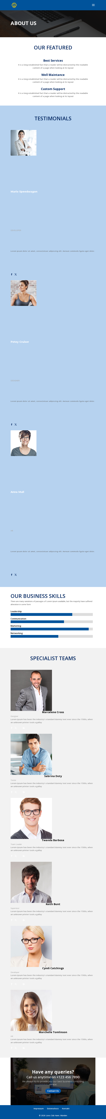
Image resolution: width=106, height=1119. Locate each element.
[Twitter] (16, 274)
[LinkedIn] (24, 728)
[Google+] (20, 274)
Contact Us (53, 1090)
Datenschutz (53, 1108)
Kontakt (66, 1108)
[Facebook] (12, 274)
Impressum (39, 1108)
